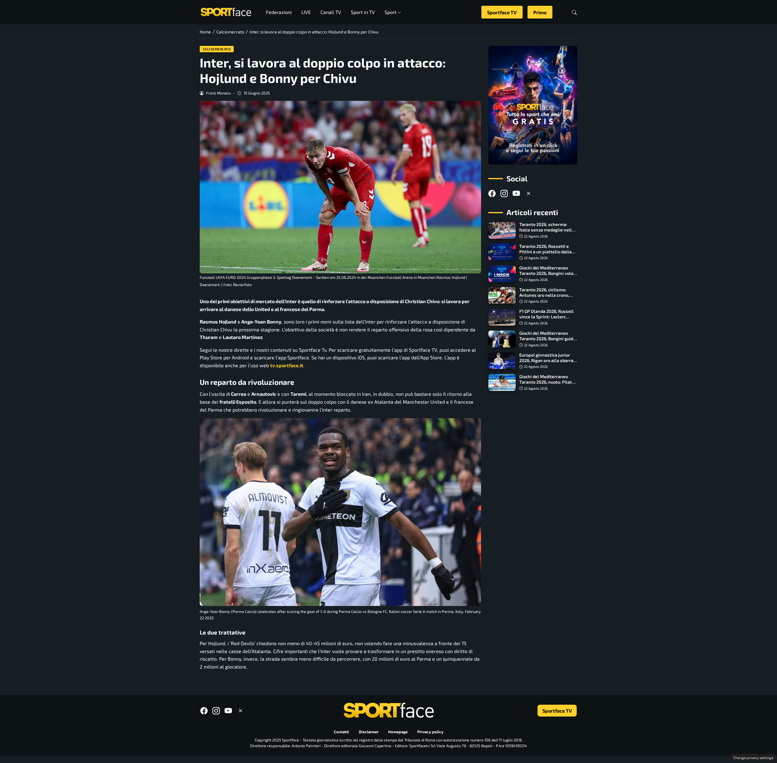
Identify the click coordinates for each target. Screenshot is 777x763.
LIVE (306, 12)
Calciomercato (217, 49)
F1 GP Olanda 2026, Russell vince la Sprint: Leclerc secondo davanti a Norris (546, 317)
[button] (574, 12)
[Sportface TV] (532, 105)
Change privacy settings (753, 757)
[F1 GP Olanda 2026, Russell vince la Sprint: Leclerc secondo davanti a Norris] (502, 317)
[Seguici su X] (528, 193)
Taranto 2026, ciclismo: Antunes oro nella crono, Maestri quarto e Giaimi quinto (544, 298)
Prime (540, 12)
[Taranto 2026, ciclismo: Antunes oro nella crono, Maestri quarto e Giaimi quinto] (502, 295)
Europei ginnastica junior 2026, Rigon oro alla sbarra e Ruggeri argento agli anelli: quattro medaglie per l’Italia (548, 363)
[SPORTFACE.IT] (225, 11)
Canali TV (331, 12)
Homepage (398, 732)
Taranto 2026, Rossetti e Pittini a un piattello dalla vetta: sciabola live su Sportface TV (545, 254)
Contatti (341, 732)
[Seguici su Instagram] (504, 193)
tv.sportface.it (286, 365)
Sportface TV (502, 12)
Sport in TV (363, 12)
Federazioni (279, 12)
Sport (390, 12)
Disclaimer (368, 732)
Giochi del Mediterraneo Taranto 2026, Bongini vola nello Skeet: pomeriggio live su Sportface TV (547, 276)
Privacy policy (430, 732)
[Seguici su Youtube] (516, 193)
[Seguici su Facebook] (492, 193)
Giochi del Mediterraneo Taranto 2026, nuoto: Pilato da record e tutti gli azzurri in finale (548, 384)
